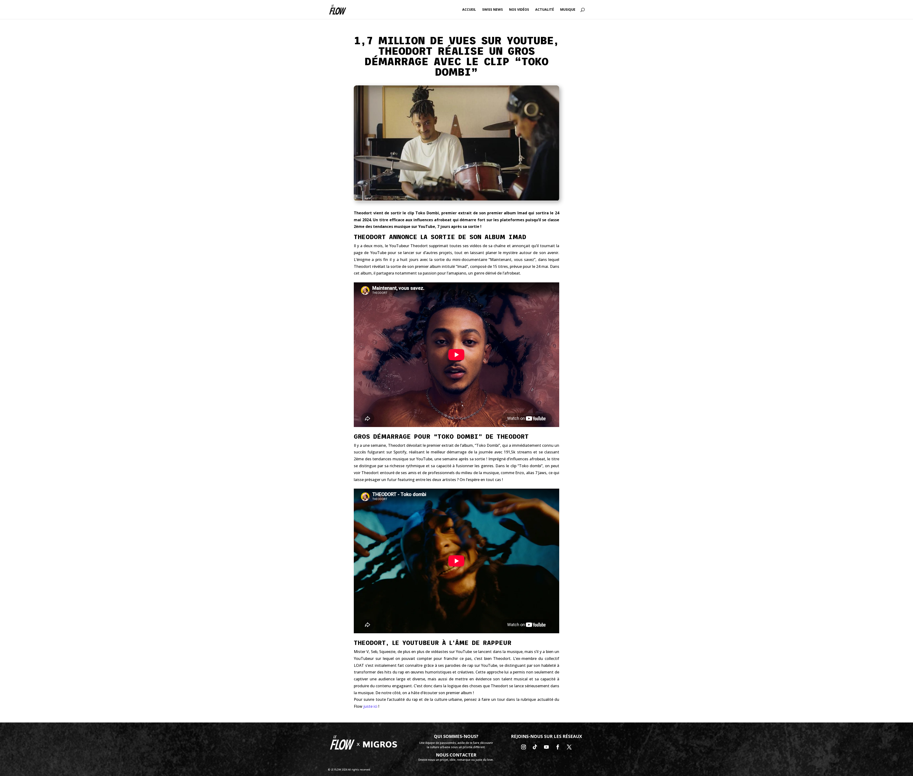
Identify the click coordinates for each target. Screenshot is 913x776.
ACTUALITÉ (544, 10)
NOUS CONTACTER (456, 755)
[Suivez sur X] (569, 747)
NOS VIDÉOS (519, 10)
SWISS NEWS (492, 10)
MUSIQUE (567, 10)
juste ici (370, 706)
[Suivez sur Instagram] (523, 747)
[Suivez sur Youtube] (546, 747)
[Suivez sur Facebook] (558, 747)
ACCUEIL (469, 10)
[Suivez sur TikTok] (535, 747)
